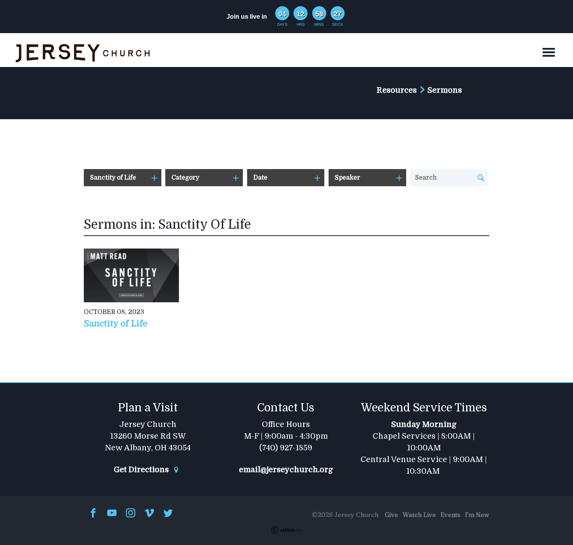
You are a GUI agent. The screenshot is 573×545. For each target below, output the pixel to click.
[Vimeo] (149, 513)
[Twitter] (168, 513)
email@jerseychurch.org (286, 470)
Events (450, 515)
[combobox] (122, 177)
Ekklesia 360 (286, 530)
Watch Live (419, 515)
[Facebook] (93, 513)
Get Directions (142, 470)
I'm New (477, 515)
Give (391, 515)
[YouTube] (112, 513)
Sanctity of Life (115, 323)
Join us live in (246, 16)
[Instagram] (130, 513)
